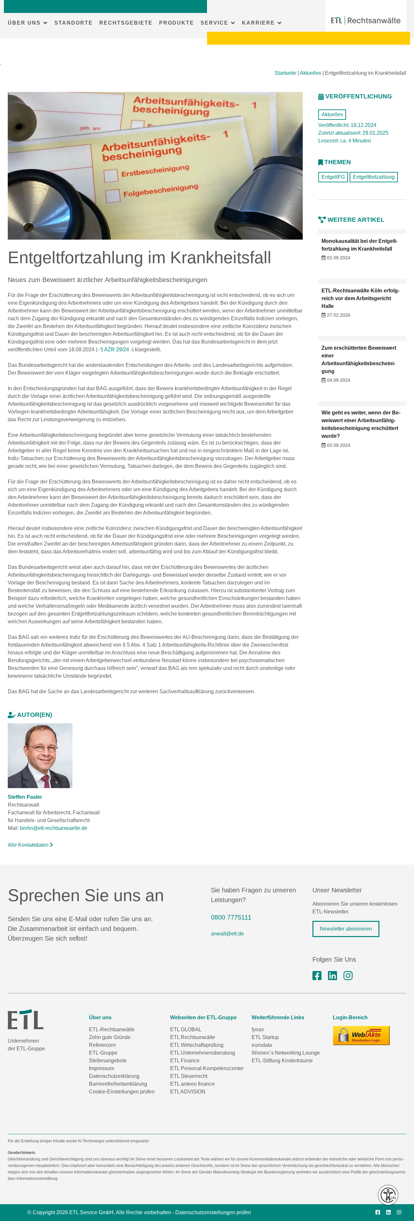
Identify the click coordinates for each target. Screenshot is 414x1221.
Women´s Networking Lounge (286, 1053)
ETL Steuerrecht (188, 1076)
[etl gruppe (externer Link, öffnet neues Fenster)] (332, 975)
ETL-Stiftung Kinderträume (282, 1060)
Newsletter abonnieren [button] (346, 929)
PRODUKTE (176, 23)
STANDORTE (73, 23)
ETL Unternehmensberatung (202, 1053)
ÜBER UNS (24, 23)
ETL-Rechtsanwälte (112, 1029)
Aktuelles (310, 73)
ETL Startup (265, 1037)
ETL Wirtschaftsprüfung (196, 1045)
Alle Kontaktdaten (29, 845)
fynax (258, 1029)
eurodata (262, 1045)
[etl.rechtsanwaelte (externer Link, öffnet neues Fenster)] (316, 975)
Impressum (101, 1068)
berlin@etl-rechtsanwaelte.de (53, 828)
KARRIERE (258, 23)
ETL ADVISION (187, 1091)
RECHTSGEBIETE (126, 23)
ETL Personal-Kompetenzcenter (207, 1068)
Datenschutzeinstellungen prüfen (213, 1212)
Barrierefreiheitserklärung (118, 1084)
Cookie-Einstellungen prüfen (122, 1091)
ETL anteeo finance (192, 1084)
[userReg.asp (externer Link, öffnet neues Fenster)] (361, 1035)
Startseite (285, 73)
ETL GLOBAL (186, 1029)
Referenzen (102, 1045)
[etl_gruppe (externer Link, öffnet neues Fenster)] (348, 975)
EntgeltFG (333, 177)
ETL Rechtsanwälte (192, 1037)
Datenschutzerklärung (114, 1076)
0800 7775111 (231, 917)
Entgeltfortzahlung (374, 177)
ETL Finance (185, 1060)
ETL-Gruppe (103, 1053)
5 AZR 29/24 (114, 349)
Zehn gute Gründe (110, 1037)
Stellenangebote (108, 1060)
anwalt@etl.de (227, 933)
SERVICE (214, 23)
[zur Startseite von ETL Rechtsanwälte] (365, 20)
